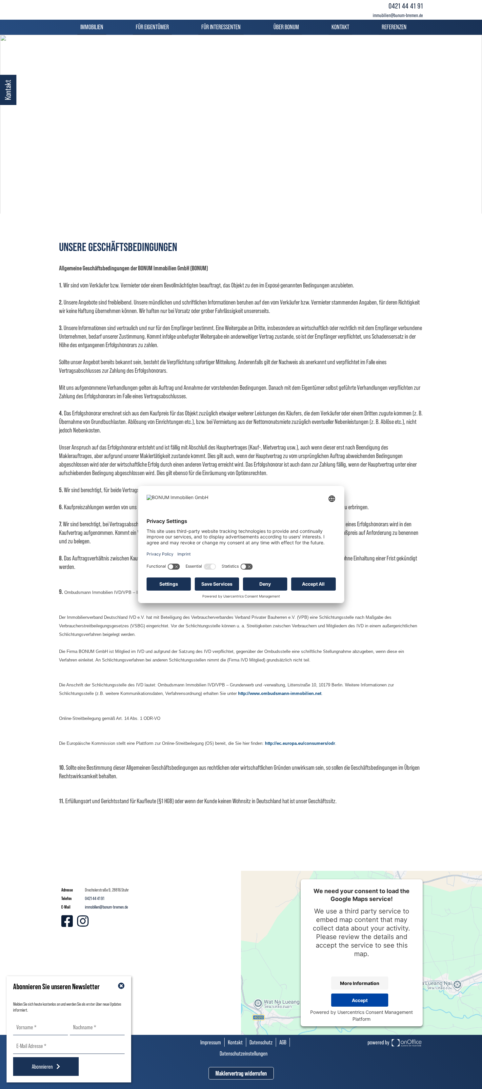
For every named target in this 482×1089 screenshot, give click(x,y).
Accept (360, 1000)
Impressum (210, 1042)
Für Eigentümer (152, 27)
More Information (359, 983)
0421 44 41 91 (406, 6)
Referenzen (394, 27)
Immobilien (91, 27)
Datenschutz (261, 1042)
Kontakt (340, 27)
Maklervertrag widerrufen (241, 1073)
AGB (282, 1042)
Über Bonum (286, 27)
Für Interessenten (221, 27)
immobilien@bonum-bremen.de (398, 15)
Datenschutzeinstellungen (244, 1053)
